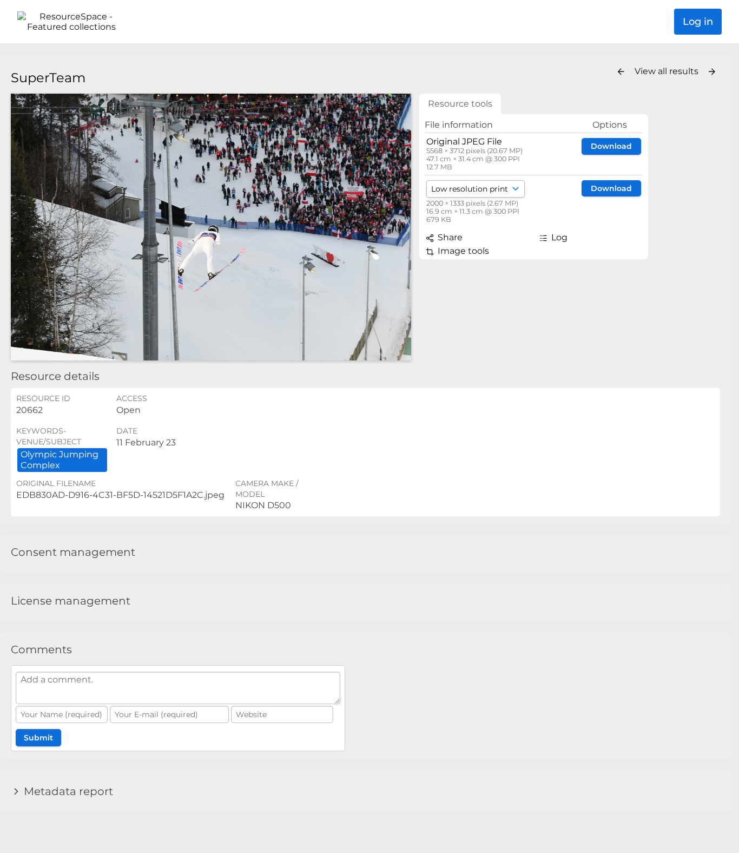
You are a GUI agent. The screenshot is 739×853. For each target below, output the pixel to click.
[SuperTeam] (211, 227)
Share (449, 237)
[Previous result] (621, 72)
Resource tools (460, 104)
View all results (668, 71)
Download (611, 146)
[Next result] (712, 72)
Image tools (462, 251)
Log (558, 237)
